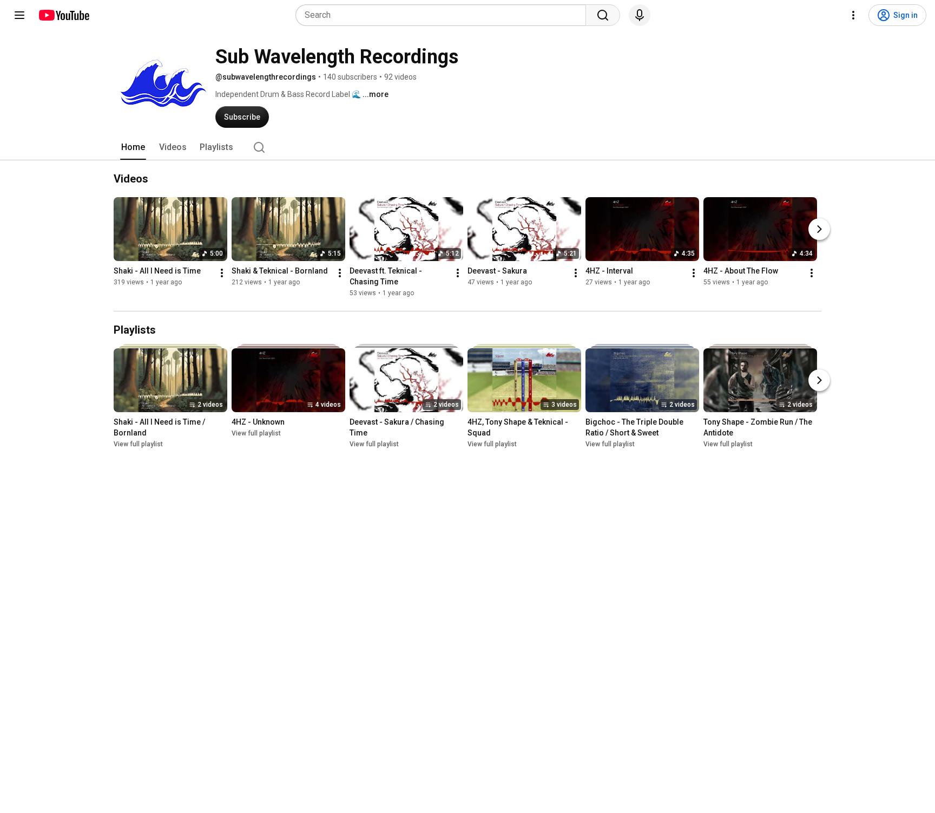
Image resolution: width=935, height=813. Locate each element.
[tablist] (467, 147)
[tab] (133, 147)
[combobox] (444, 15)
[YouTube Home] (63, 15)
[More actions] (222, 273)
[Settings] (853, 15)
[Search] (602, 15)
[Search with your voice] (639, 15)
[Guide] (19, 15)
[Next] (819, 229)
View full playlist (138, 444)
